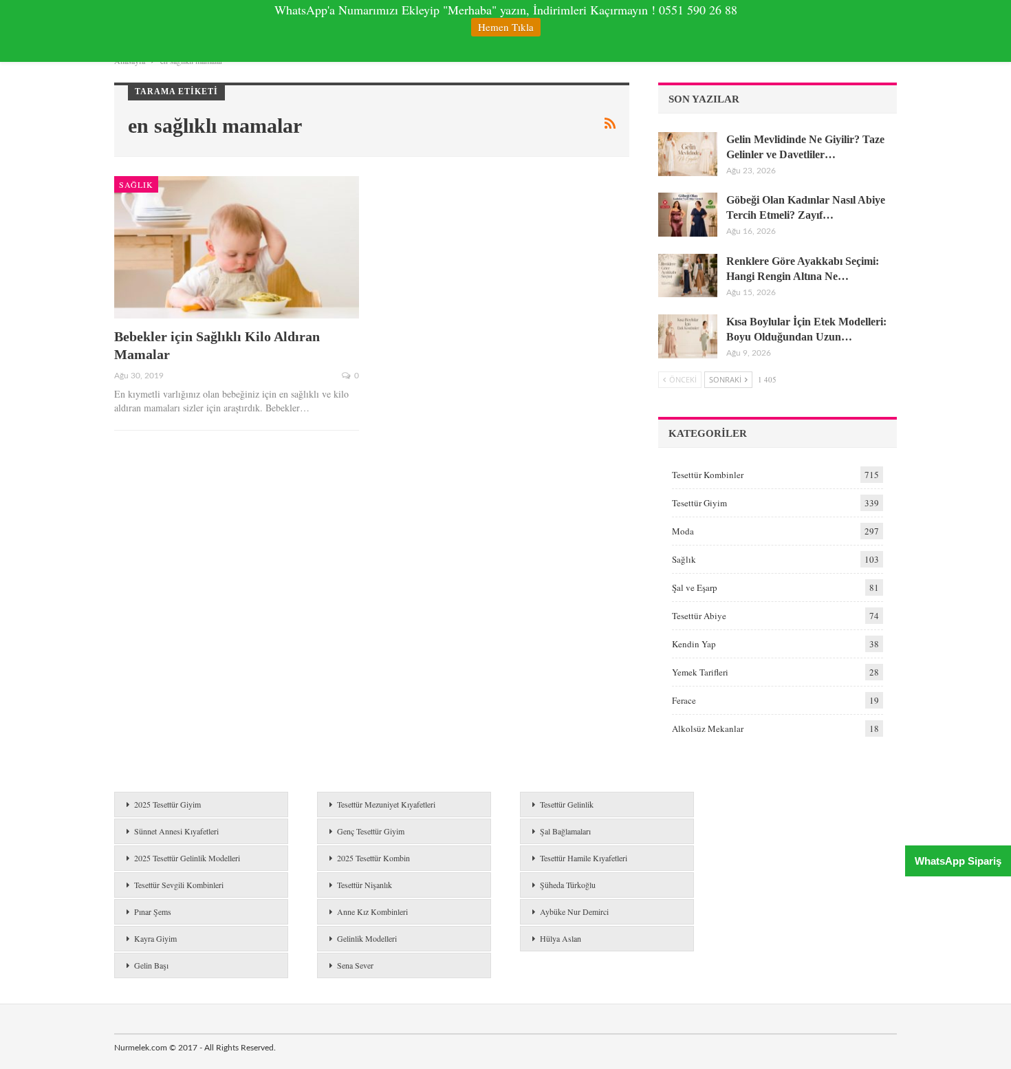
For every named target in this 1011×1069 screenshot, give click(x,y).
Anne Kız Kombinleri (372, 911)
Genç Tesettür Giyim (370, 830)
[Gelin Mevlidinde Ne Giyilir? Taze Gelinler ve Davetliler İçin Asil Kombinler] (687, 154)
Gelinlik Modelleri (367, 938)
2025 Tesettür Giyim (167, 804)
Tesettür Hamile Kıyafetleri (583, 857)
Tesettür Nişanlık (364, 884)
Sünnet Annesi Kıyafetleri (176, 830)
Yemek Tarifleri (700, 672)
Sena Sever (355, 965)
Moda (683, 531)
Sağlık (136, 184)
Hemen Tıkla (506, 27)
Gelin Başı (151, 965)
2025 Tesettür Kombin (373, 857)
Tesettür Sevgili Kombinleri (179, 884)
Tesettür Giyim (699, 503)
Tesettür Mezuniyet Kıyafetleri (386, 804)
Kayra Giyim (155, 938)
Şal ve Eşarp (694, 587)
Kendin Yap (694, 644)
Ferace (684, 700)
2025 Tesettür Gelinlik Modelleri (187, 857)
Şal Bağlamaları (565, 830)
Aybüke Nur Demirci (574, 911)
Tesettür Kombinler (707, 474)
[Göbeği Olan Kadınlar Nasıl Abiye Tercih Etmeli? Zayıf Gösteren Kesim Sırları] (687, 215)
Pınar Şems (152, 911)
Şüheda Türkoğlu (568, 884)
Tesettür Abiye (699, 615)
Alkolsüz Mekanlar (707, 728)
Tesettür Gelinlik (567, 804)
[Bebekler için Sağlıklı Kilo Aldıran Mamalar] (236, 247)
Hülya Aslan (560, 938)
